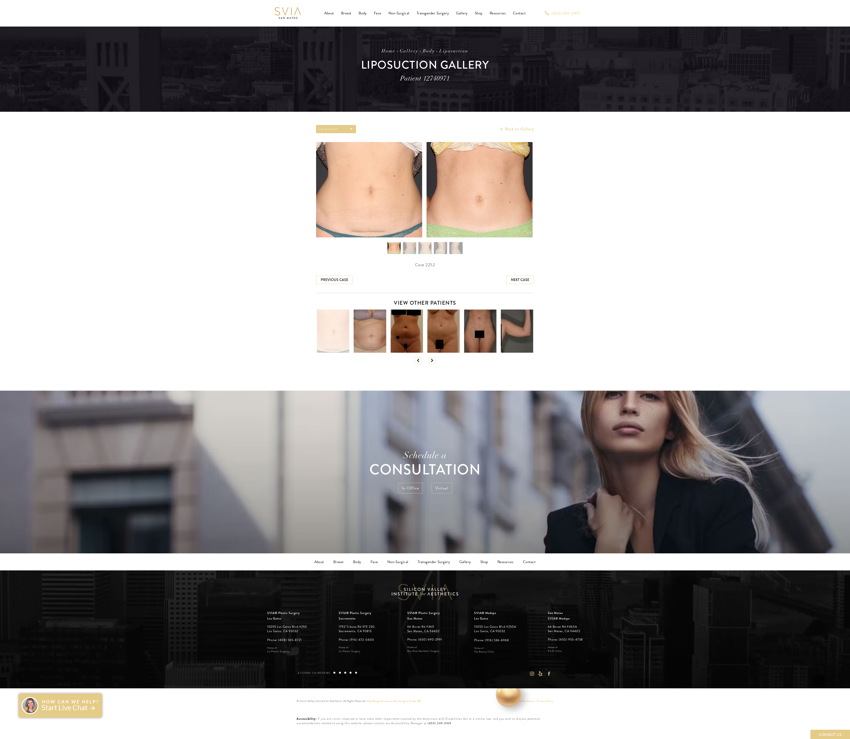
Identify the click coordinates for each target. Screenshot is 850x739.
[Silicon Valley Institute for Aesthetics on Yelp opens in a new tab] (540, 673)
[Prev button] (417, 360)
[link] (562, 13)
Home (388, 51)
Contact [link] (519, 13)
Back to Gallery (519, 129)
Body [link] (363, 13)
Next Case (520, 279)
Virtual (441, 488)
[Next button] (432, 360)
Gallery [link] (462, 13)
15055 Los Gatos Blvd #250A (495, 629)
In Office (410, 488)
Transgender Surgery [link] (433, 13)
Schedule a (425, 464)
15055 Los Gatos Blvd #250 (287, 629)
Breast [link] (346, 13)
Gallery (409, 51)
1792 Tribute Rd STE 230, (357, 627)
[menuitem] (329, 13)
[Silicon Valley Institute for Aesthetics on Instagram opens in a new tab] (532, 673)
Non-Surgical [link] (399, 13)
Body (429, 51)
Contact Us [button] (830, 734)
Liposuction (453, 51)
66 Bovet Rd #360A (564, 629)
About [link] (329, 13)
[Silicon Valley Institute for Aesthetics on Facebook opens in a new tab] (549, 673)
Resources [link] (498, 13)
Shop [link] (479, 13)
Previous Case (334, 279)
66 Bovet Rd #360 (423, 629)
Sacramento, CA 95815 (355, 631)
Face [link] (377, 13)
